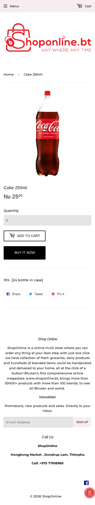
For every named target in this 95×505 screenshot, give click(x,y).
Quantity (11, 210)
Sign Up (82, 422)
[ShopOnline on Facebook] (86, 484)
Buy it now (25, 252)
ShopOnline (51, 496)
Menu (14, 6)
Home (9, 74)
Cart (87, 6)
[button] (89, 493)
